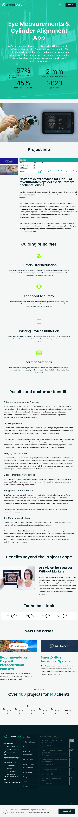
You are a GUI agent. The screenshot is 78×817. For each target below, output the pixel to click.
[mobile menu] (59, 4)
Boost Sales (27, 772)
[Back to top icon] (71, 804)
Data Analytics (72, 171)
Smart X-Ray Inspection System (55, 659)
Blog (25, 777)
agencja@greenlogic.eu (12, 757)
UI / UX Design (37, 172)
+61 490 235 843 (12, 777)
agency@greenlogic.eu (12, 782)
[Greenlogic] (12, 4)
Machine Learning (61, 171)
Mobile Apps (36, 171)
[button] (34, 719)
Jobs (25, 782)
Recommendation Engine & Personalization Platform (14, 663)
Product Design (28, 759)
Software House (29, 742)
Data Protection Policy (43, 812)
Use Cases (27, 747)
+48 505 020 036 (12, 752)
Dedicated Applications (48, 171)
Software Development (28, 753)
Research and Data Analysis (28, 766)
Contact (26, 787)
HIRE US (71, 4)
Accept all (67, 811)
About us (26, 737)
